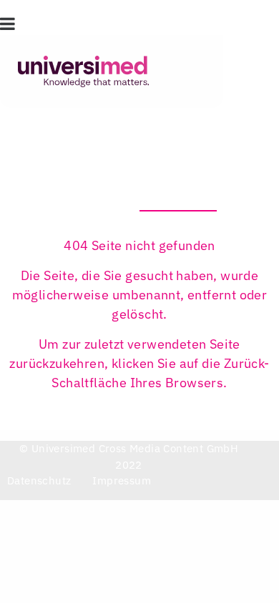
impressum (121, 480)
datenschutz (39, 480)
